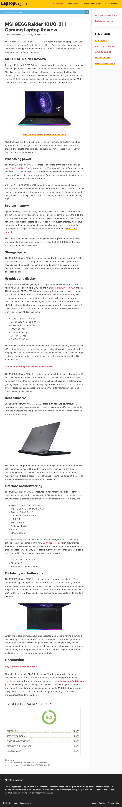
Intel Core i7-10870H (15, 168)
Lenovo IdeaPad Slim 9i (105, 63)
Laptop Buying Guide (92, 4)
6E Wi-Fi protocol (51, 543)
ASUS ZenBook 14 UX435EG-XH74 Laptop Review (28, 763)
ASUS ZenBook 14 (103, 52)
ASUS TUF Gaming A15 (105, 46)
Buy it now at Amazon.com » (21, 666)
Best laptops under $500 (106, 15)
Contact (102, 803)
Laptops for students (104, 21)
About (94, 803)
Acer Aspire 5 (101, 40)
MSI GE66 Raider (102, 58)
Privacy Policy (114, 803)
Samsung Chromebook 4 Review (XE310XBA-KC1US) (29, 765)
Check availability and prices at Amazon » (29, 366)
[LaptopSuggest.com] (14, 4)
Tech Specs (73, 4)
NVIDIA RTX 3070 (67, 288)
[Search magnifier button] (87, 12)
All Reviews (58, 4)
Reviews (11, 760)
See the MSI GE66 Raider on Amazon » (44, 134)
